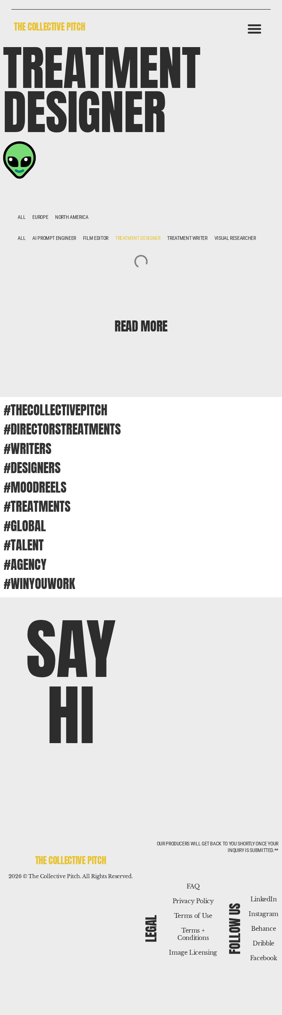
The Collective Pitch (49, 26)
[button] (254, 29)
